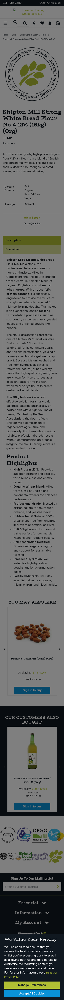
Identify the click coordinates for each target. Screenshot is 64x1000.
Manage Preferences (32, 985)
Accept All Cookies (32, 993)
